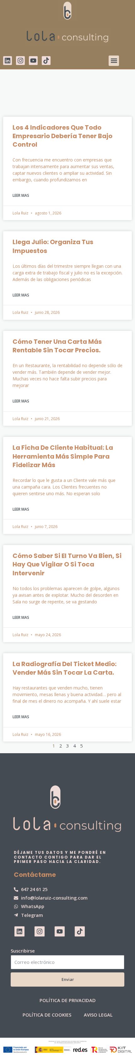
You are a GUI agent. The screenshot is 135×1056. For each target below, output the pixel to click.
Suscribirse (23, 950)
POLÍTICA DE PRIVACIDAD (68, 1000)
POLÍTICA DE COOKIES (47, 1015)
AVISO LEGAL (98, 1015)
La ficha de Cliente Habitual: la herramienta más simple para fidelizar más (63, 456)
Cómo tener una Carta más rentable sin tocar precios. (57, 346)
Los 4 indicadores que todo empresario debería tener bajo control (62, 136)
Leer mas (21, 195)
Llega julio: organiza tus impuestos (53, 246)
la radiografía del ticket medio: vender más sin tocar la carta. (64, 668)
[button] (114, 61)
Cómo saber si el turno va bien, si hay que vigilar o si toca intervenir (67, 564)
